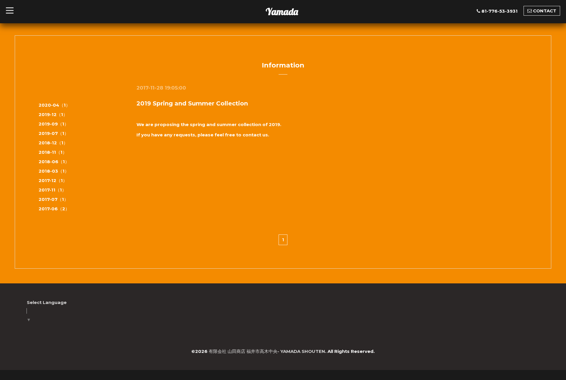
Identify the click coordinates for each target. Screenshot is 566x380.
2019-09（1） (54, 124)
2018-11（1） (53, 152)
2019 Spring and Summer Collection (192, 103)
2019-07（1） (54, 133)
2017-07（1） (53, 199)
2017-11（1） (52, 190)
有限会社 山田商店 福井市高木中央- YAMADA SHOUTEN (267, 351)
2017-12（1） (53, 180)
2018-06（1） (54, 161)
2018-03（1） (54, 171)
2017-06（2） (54, 209)
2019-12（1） (53, 114)
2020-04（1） (54, 105)
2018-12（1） (53, 143)
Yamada (282, 11)
